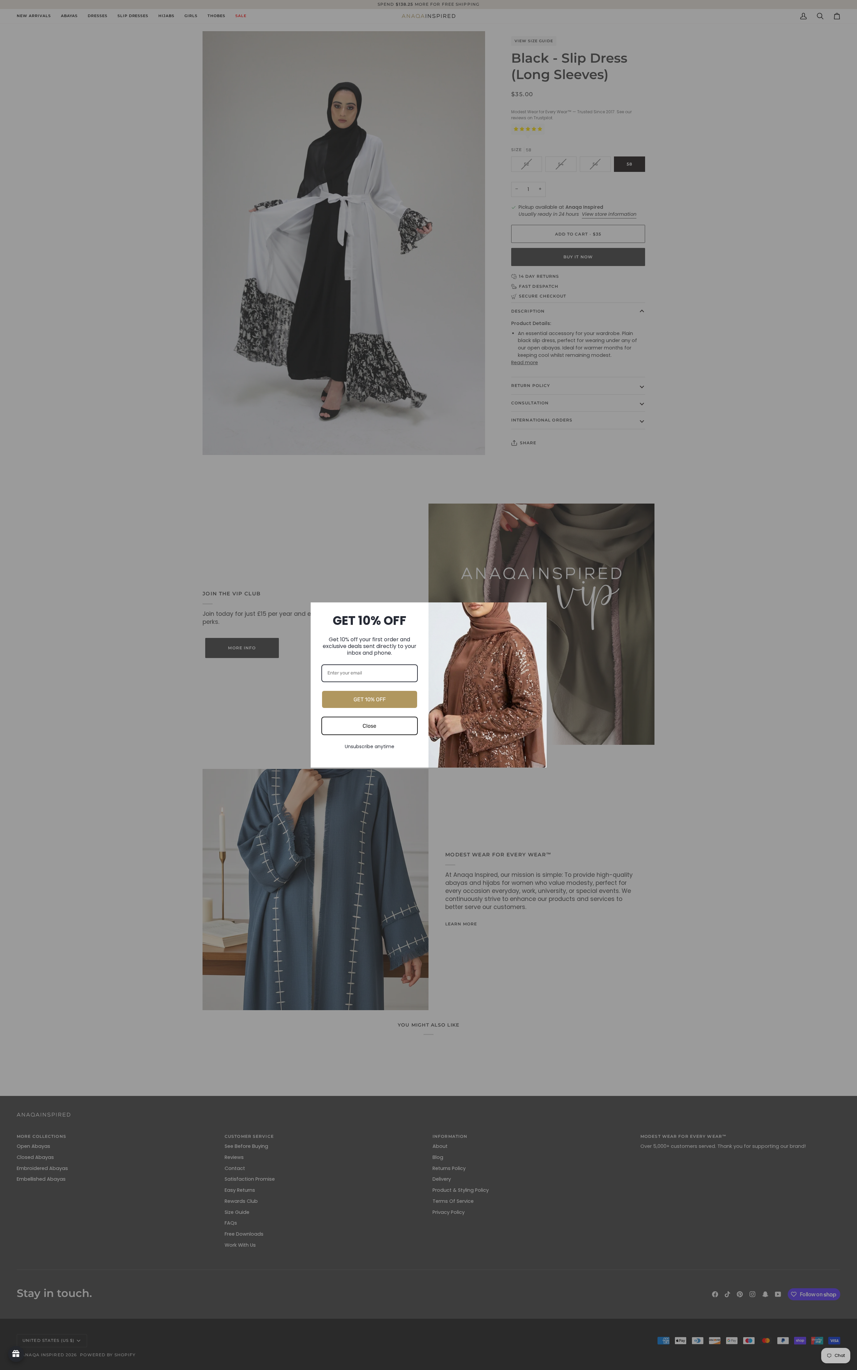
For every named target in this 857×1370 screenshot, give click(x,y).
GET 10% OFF (370, 699)
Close (369, 726)
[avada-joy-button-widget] (16, 1354)
